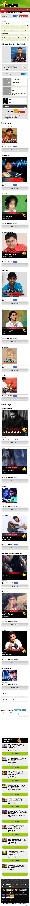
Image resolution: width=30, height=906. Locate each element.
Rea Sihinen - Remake (6, 668)
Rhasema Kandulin (16, 79)
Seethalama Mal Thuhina (7, 232)
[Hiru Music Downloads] (9, 4)
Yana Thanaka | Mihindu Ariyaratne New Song (12, 553)
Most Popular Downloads (18, 882)
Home (3, 879)
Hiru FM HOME (10, 879)
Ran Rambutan (5, 347)
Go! (27, 21)
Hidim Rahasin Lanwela (7, 127)
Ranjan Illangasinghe (16, 87)
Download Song (15, 150)
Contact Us (11, 886)
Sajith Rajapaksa (16, 85)
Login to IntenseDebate (17, 710)
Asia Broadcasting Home (20, 879)
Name (2, 712)
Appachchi (4, 309)
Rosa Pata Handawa (6, 376)
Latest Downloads (6, 882)
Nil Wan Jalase (5, 270)
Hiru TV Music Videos (6, 884)
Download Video (15, 753)
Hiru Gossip (15, 884)
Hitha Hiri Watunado (6, 448)
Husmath (4, 630)
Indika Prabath (15, 82)
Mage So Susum (5, 592)
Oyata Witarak (5, 515)
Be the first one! (21, 697)
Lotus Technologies (24, 905)
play (23, 66)
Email (11, 712)
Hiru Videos (23, 884)
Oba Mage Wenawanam (7, 408)
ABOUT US (4, 886)
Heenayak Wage (5, 155)
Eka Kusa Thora (5, 194)
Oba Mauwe (4, 486)
